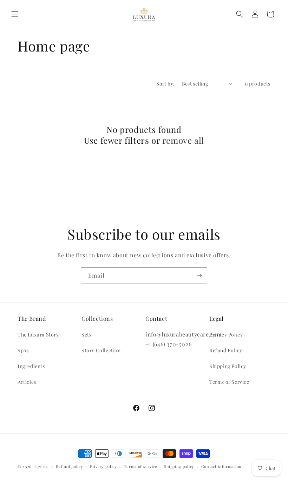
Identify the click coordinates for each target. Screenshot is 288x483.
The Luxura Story (38, 334)
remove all (183, 140)
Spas (23, 350)
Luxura (41, 466)
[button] (14, 14)
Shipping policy (179, 466)
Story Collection (101, 350)
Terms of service (140, 466)
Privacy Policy (226, 334)
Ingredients (31, 366)
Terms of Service (229, 382)
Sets (86, 334)
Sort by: (165, 83)
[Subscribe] (199, 275)
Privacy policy (103, 466)
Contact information (221, 466)
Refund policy (69, 466)
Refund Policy (225, 350)
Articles (27, 382)
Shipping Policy (227, 366)
